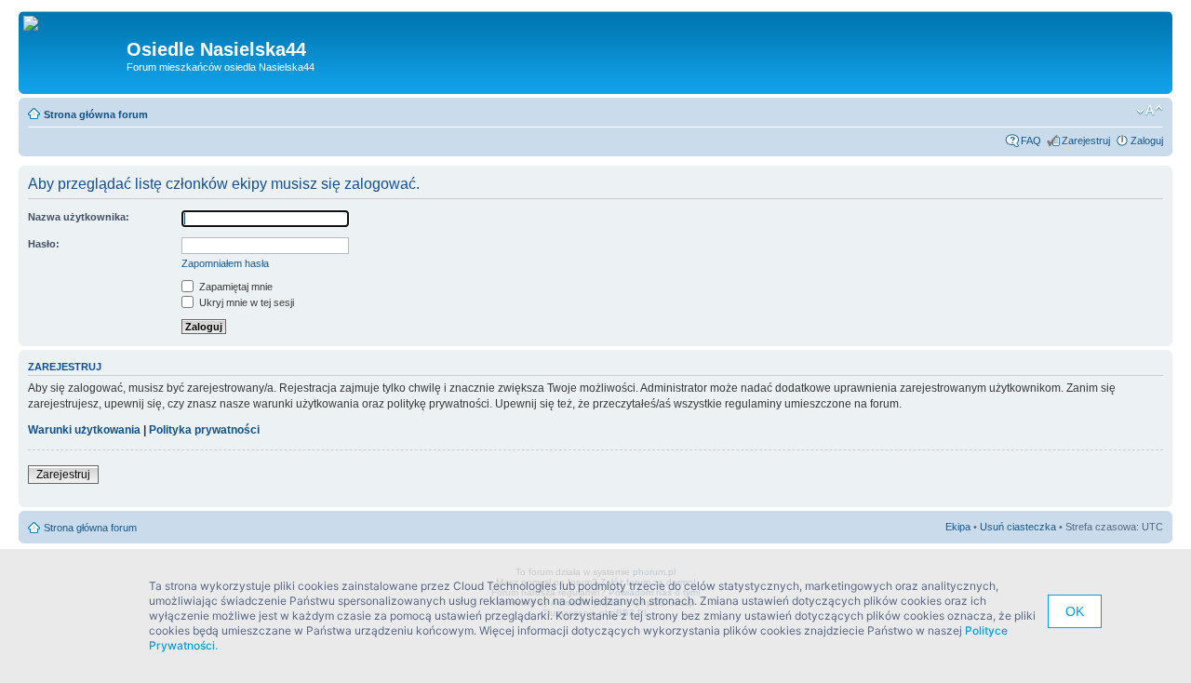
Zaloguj (1147, 140)
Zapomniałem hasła (225, 263)
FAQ (1031, 140)
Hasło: (44, 243)
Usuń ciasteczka (1018, 526)
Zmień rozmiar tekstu (1149, 110)
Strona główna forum (96, 114)
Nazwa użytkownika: (78, 216)
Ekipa (957, 526)
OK (1074, 611)
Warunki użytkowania (84, 429)
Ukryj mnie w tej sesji (245, 302)
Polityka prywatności (204, 429)
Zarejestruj (1086, 140)
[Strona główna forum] (37, 24)
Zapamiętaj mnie (234, 286)
